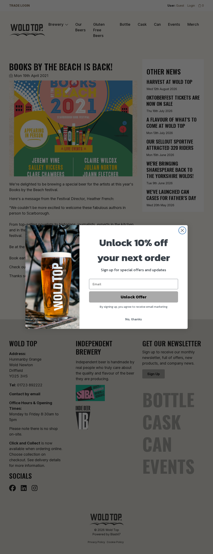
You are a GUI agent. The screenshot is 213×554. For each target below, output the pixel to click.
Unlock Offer (134, 297)
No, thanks (133, 319)
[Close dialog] (182, 230)
